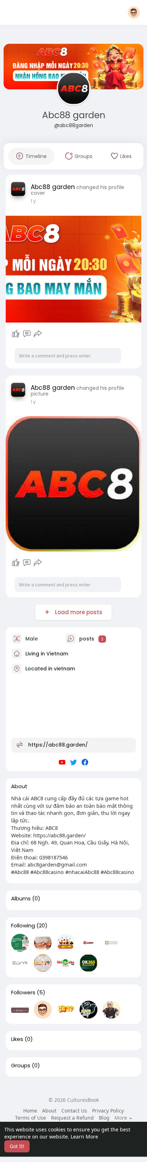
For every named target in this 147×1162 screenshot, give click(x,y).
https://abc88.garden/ (58, 744)
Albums (21, 898)
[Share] (37, 334)
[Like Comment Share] (26, 334)
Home (30, 1110)
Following (23, 925)
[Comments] (26, 334)
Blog (104, 1117)
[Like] (16, 334)
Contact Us (74, 1110)
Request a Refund (72, 1117)
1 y (33, 201)
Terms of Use (30, 1117)
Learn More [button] (84, 1136)
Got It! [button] (17, 1146)
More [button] (121, 1117)
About (49, 1110)
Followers (23, 992)
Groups (20, 1065)
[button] (133, 12)
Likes (17, 1039)
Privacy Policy (108, 1110)
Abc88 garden (73, 115)
